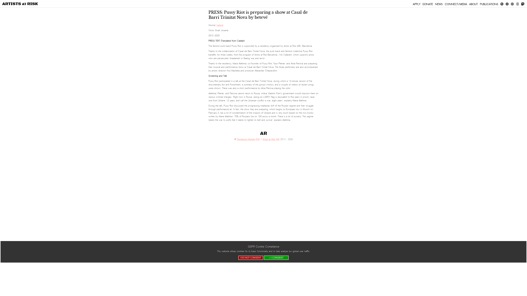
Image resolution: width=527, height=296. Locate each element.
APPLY (416, 4)
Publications (489, 4)
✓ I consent (276, 258)
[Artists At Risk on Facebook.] (507, 4)
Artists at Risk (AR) (271, 139)
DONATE (428, 4)
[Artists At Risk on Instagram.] (512, 4)
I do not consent (250, 258)
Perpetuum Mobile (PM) (248, 139)
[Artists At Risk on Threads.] (517, 4)
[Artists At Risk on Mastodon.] (523, 4)
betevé (220, 25)
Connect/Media (456, 4)
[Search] (502, 4)
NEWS (439, 4)
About (473, 4)
